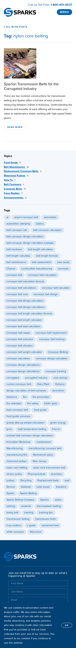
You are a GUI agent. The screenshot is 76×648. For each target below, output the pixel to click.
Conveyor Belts (15, 188)
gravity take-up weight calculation (25, 422)
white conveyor (15, 531)
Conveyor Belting (58, 352)
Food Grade (12, 162)
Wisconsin (36, 531)
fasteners (11, 397)
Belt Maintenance (16, 167)
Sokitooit (26, 486)
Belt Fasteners (14, 184)
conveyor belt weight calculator (24, 352)
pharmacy (56, 474)
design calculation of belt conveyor (26, 390)
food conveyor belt (17, 409)
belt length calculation (40, 249)
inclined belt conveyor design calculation (29, 435)
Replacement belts (48, 480)
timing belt (12, 512)
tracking (28, 512)
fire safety (32, 403)
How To (9, 180)
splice (58, 499)
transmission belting (17, 519)
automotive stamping (18, 223)
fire (25, 397)
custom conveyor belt (18, 384)
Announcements (15, 197)
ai (7, 217)
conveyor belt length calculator (24, 320)
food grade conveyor (18, 416)
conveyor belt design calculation (24, 300)
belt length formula (47, 255)
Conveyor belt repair (18, 332)
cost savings (60, 377)
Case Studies (13, 193)
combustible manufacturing (36, 268)
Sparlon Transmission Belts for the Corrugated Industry (31, 86)
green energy (58, 422)
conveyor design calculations (23, 364)
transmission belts (45, 519)
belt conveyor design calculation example (30, 242)
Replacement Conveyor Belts (23, 171)
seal (67, 480)
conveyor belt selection (19, 339)
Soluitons (61, 486)
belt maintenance (16, 262)
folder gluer (51, 403)
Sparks (10, 493)
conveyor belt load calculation (23, 326)
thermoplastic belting (49, 506)
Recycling (26, 480)
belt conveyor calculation (47, 230)
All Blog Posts (16, 26)
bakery (40, 223)
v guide (31, 525)
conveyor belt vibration (19, 345)
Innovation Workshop (18, 441)
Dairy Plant (43, 384)
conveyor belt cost (17, 294)
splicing (10, 506)
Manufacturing (14, 448)
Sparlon (44, 499)
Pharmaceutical (36, 474)
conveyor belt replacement (51, 332)
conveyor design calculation (52, 358)
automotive (50, 217)
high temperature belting (32, 429)
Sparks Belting (28, 493)
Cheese (10, 268)
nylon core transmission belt (49, 467)
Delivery (60, 384)
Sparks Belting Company (20, 499)
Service (10, 486)
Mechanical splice (43, 454)
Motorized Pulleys (16, 175)
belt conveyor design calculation (24, 236)
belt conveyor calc (16, 230)
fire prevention (41, 397)
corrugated (12, 377)
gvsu (9, 429)
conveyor (63, 268)
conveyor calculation (18, 358)
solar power (43, 486)
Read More (15, 127)
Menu (64, 12)
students (26, 506)
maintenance (43, 441)
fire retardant (13, 403)
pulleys (10, 480)
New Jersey (39, 461)
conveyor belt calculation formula (25, 281)
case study (63, 262)
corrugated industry (36, 377)
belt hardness (14, 249)
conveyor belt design (46, 294)
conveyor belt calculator (55, 287)
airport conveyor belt (26, 217)
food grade (40, 409)
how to (56, 429)
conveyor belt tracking (52, 339)
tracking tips (46, 512)
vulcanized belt (50, 525)
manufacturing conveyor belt (45, 448)
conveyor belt (14, 275)
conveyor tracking (56, 371)
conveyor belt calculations (21, 287)
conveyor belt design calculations (25, 307)
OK (67, 625)
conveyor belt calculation (42, 275)
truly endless (13, 525)
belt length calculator (18, 255)
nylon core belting (16, 467)
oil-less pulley (14, 474)
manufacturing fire (16, 454)
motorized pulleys (16, 461)
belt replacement (41, 262)
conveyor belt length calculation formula (29, 313)
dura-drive (58, 390)
